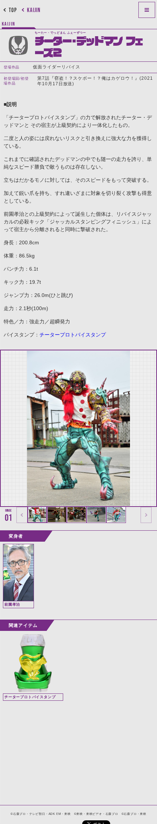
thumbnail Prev (21, 515)
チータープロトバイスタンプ (72, 335)
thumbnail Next (146, 515)
